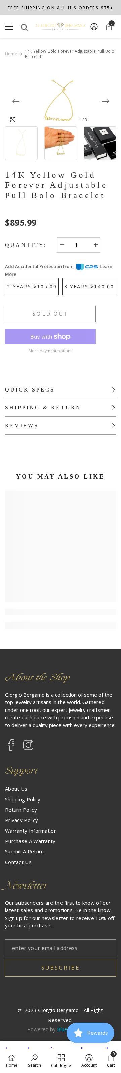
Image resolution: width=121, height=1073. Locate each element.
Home (11, 54)
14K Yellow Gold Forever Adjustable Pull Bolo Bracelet (56, 185)
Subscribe (60, 968)
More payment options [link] (50, 351)
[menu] (9, 27)
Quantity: (26, 245)
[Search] (24, 27)
